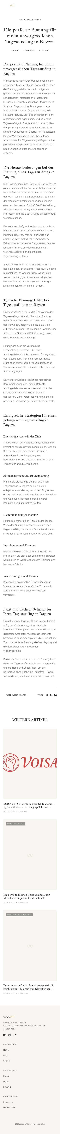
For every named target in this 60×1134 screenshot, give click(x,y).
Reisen (6, 1076)
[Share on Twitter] (47, 695)
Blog (5, 1055)
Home (6, 1050)
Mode (6, 1081)
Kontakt (6, 1061)
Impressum (8, 1102)
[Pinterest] (9, 1035)
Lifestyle (7, 1087)
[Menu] (54, 5)
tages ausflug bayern (30, 20)
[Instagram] (4, 1035)
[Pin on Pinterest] (55, 695)
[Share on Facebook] (51, 695)
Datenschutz (9, 1107)
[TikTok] (14, 1035)
